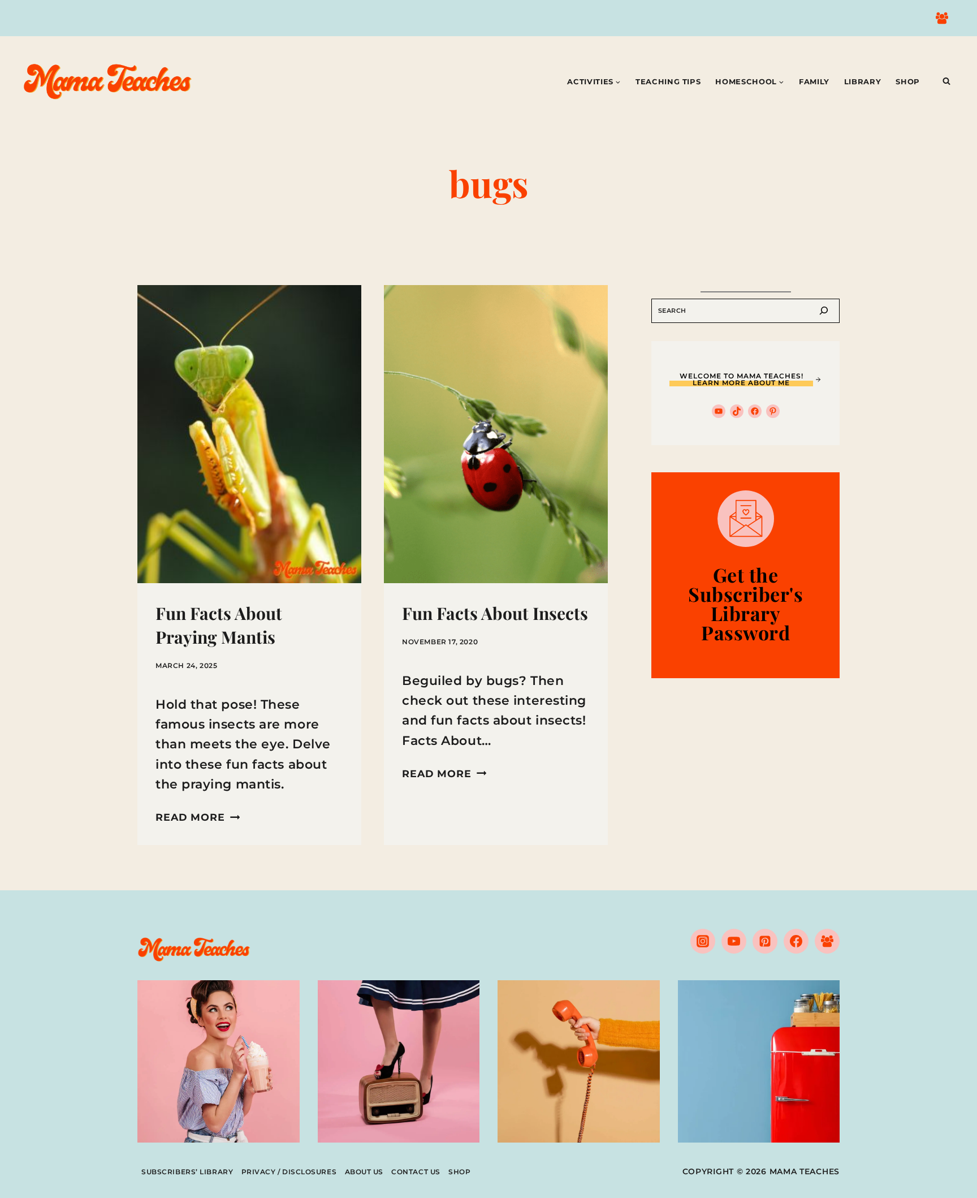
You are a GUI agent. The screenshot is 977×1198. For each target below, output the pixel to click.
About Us (364, 1171)
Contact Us (415, 1171)
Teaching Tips (668, 81)
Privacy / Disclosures (289, 1171)
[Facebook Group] (942, 18)
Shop (908, 81)
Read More (197, 817)
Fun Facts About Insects (495, 613)
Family (814, 81)
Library (862, 81)
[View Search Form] (946, 81)
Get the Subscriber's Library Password (745, 603)
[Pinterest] (765, 941)
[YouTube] (733, 941)
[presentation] (249, 434)
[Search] (824, 310)
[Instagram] (702, 941)
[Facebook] (796, 941)
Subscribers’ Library (187, 1171)
